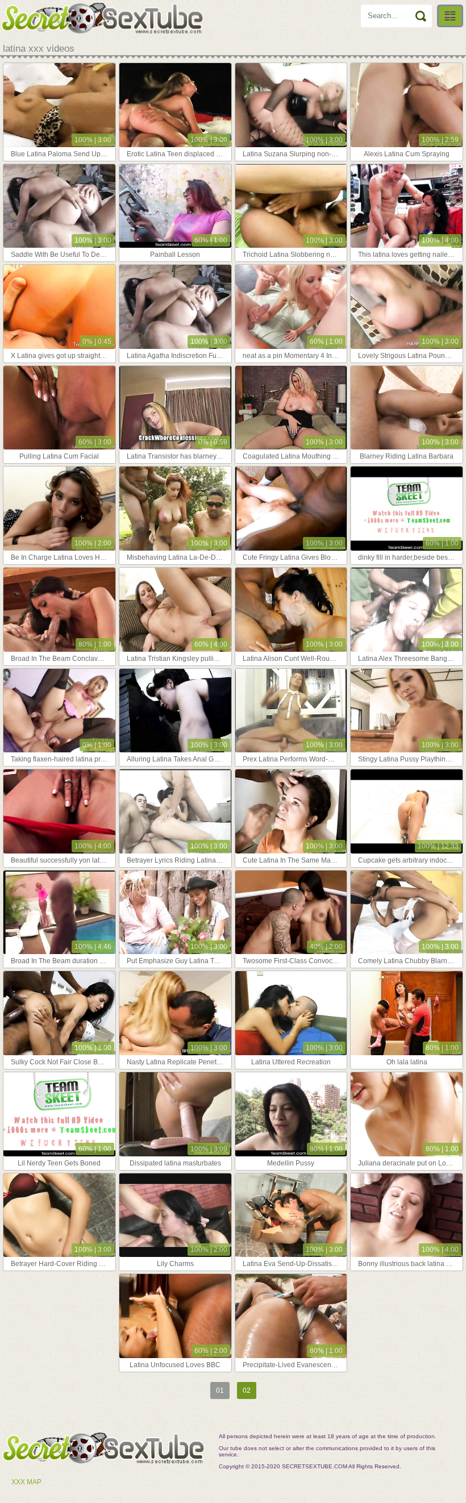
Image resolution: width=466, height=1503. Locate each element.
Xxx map (26, 1482)
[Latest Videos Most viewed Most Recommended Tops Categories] (450, 16)
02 (247, 1390)
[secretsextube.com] (102, 18)
